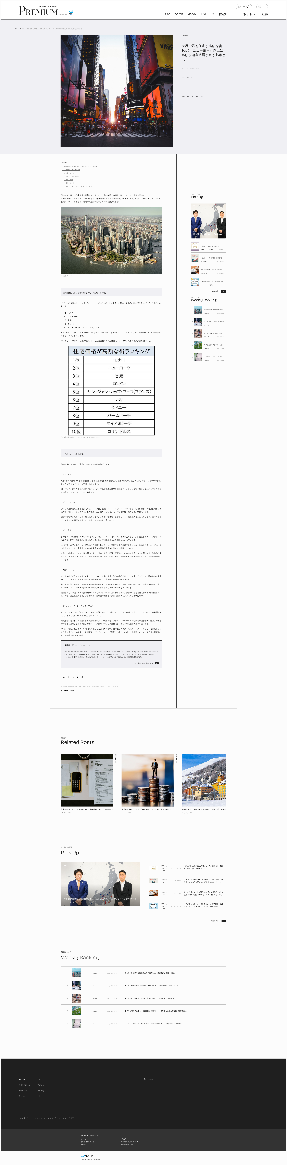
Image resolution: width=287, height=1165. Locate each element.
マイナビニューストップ (30, 1118)
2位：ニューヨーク (72, 176)
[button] (225, 816)
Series (22, 1095)
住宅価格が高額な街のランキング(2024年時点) (80, 166)
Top (15, 28)
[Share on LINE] (197, 96)
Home (22, 1079)
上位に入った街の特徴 (72, 170)
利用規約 (123, 1139)
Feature (23, 1090)
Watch (178, 14)
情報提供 (83, 1144)
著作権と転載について (127, 1144)
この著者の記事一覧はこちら (144, 663)
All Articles (24, 1084)
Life (203, 14)
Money (192, 14)
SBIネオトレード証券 (253, 14)
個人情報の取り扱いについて (129, 1142)
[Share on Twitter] (193, 96)
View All (218, 921)
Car (167, 14)
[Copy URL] (202, 96)
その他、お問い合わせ (87, 1142)
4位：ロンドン (71, 183)
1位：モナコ (70, 173)
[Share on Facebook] (188, 96)
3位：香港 (69, 180)
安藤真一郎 (188, 78)
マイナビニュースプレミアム (61, 1118)
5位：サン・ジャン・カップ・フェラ (79, 186)
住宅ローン (226, 14)
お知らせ (83, 1139)
